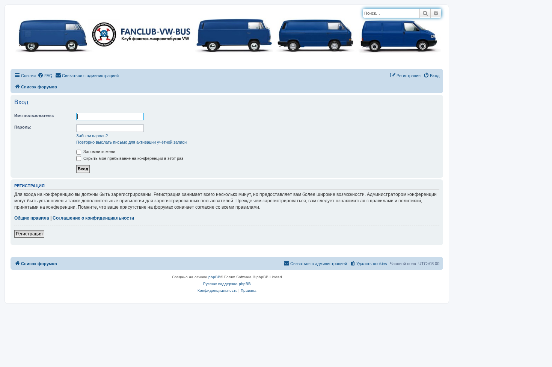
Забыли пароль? (92, 135)
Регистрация (29, 234)
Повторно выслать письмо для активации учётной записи (131, 142)
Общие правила (31, 218)
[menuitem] (45, 75)
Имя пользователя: (34, 115)
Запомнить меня (98, 151)
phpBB (214, 277)
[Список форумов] (226, 33)
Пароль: (23, 127)
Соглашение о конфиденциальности (93, 218)
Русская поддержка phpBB (227, 284)
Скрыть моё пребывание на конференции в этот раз (132, 158)
